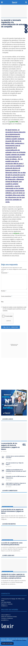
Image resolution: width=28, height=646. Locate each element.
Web (2, 301)
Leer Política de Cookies (19, 640)
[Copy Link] (26, 31)
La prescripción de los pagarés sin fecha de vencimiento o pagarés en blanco (12, 511)
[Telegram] (26, 28)
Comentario (4, 272)
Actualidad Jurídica (7, 506)
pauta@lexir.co (4, 620)
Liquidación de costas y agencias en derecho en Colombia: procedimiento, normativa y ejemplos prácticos (13, 576)
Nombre (3, 291)
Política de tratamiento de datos (9, 616)
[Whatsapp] (26, 25)
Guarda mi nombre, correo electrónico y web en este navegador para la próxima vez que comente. (14, 308)
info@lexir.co (4, 605)
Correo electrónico (6, 296)
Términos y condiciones (7, 618)
